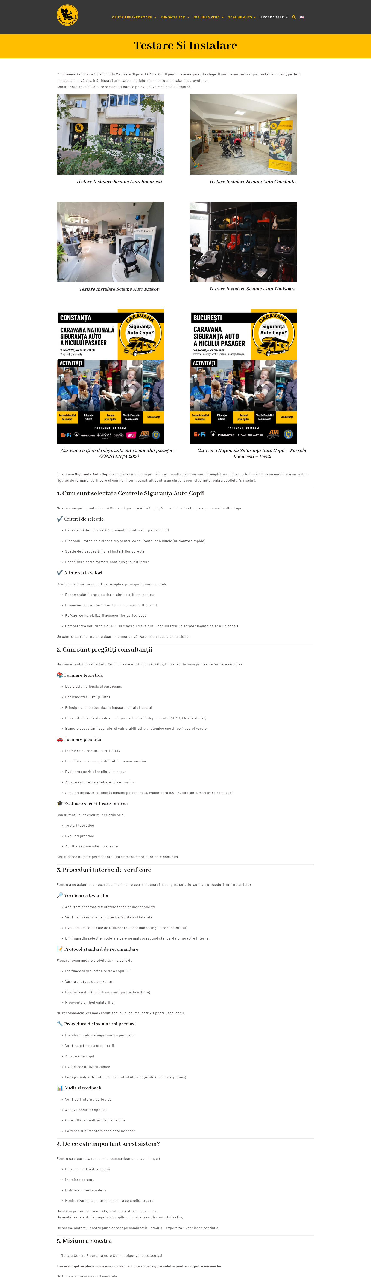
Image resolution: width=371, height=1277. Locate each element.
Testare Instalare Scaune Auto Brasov (119, 289)
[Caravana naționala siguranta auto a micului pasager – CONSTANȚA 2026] (110, 312)
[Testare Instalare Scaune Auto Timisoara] (243, 204)
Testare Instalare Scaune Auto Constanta (252, 182)
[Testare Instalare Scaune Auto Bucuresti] (110, 97)
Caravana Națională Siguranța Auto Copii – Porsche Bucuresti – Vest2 (252, 453)
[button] (294, 17)
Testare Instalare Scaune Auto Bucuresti (119, 182)
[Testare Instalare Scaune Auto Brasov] (110, 204)
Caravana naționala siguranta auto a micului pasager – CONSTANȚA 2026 (119, 453)
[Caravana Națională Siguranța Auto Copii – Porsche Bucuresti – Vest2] (243, 312)
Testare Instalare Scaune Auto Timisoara (252, 289)
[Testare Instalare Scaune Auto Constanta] (243, 97)
